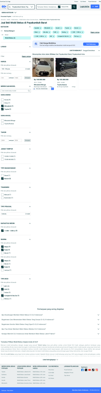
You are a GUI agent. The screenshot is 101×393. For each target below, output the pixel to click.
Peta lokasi (10, 390)
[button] (5, 1)
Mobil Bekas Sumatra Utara (24, 383)
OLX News (51, 378)
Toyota (3, 371)
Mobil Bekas (14, 19)
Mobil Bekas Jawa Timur (23, 380)
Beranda (3, 19)
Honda (3, 377)
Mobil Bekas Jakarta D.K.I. (24, 371)
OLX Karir (50, 375)
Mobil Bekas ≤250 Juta (39, 380)
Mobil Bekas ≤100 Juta (39, 371)
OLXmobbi (51, 372)
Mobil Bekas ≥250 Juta (39, 383)
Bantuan (4, 390)
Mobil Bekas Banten (22, 377)
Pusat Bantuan (68, 369)
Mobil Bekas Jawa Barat (23, 374)
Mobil (8, 19)
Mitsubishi (4, 383)
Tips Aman (67, 375)
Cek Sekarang (90, 44)
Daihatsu (4, 374)
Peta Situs (51, 369)
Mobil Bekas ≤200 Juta (39, 377)
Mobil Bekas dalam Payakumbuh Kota (50, 19)
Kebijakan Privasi (68, 372)
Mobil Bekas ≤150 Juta (39, 374)
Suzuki (3, 380)
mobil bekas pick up (17, 16)
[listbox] (40, 28)
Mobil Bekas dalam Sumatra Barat (29, 19)
